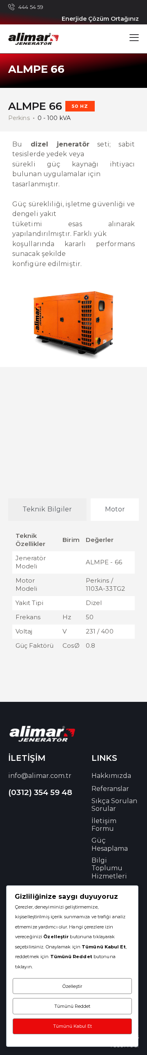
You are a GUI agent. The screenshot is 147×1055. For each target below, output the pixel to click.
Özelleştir (72, 986)
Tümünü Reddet (72, 1006)
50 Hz (80, 106)
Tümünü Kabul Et (72, 1026)
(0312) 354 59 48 (40, 792)
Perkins (19, 118)
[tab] (47, 509)
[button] (134, 37)
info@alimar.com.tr (39, 776)
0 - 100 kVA (54, 118)
